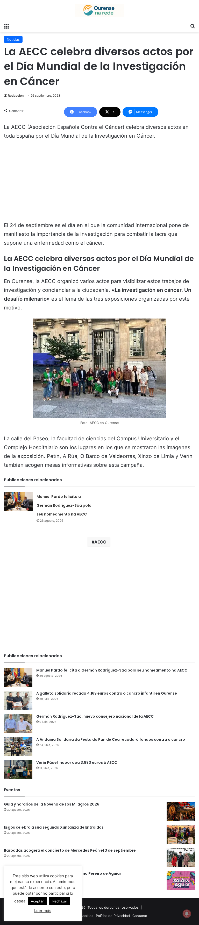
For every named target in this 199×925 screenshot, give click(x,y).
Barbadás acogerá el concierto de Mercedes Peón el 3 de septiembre (70, 850)
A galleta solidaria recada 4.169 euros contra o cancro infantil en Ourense (106, 693)
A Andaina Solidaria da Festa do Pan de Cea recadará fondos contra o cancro (110, 739)
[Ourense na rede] (99, 10)
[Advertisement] (99, 183)
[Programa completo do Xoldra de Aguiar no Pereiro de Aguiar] (181, 880)
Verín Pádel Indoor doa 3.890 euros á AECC (76, 762)
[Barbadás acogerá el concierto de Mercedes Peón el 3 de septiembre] (181, 857)
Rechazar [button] (59, 901)
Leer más (42, 910)
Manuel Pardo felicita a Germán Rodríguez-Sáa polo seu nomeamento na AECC (64, 505)
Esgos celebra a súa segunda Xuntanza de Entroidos (54, 827)
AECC (100, 542)
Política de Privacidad (113, 916)
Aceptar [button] (37, 901)
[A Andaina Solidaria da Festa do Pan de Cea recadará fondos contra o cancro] (18, 746)
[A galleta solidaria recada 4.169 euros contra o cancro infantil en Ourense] (18, 700)
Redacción (16, 95)
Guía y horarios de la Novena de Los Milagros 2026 (51, 804)
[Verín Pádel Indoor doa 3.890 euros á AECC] (18, 769)
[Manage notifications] (187, 913)
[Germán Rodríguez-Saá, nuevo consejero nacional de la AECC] (18, 723)
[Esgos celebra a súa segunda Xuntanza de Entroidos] (181, 834)
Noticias (13, 39)
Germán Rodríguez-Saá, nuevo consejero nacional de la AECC (95, 716)
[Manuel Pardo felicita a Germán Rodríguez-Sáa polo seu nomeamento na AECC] (18, 501)
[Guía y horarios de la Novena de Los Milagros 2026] (181, 811)
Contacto (139, 916)
